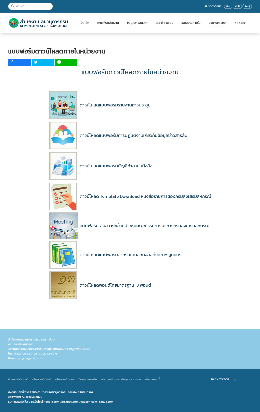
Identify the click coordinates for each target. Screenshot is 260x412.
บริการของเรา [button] (217, 22)
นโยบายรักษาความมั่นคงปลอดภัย (76, 379)
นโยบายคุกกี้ (152, 379)
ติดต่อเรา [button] (240, 22)
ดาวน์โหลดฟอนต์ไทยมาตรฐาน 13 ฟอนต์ (115, 285)
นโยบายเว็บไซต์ (41, 379)
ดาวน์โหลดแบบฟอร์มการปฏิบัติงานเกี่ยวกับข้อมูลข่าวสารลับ (133, 135)
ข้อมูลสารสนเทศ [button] (137, 22)
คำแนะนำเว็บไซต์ (18, 379)
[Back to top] (235, 379)
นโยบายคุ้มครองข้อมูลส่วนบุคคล (121, 379)
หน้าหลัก (84, 22)
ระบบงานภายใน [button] (190, 22)
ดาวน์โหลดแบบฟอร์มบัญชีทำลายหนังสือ (116, 166)
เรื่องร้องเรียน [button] (164, 22)
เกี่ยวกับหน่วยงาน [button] (108, 22)
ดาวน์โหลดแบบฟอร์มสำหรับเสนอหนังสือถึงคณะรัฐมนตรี (130, 254)
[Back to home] (39, 23)
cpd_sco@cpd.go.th (29, 358)
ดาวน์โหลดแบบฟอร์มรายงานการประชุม (115, 105)
